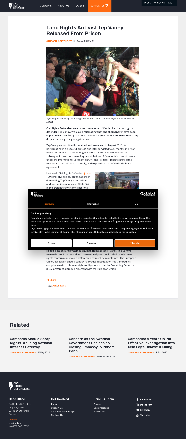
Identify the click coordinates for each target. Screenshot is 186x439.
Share (53, 280)
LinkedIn (145, 410)
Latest (62, 285)
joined (87, 173)
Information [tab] (93, 204)
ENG (170, 3)
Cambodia (51, 41)
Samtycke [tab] (49, 204)
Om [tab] (136, 204)
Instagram (146, 404)
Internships (99, 411)
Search (161, 3)
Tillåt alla (134, 243)
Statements (65, 41)
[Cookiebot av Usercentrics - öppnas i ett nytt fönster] (142, 194)
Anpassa (91, 243)
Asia (54, 285)
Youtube (145, 415)
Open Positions (101, 408)
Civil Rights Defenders (17, 6)
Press (147, 3)
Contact (13, 419)
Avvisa (51, 243)
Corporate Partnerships (63, 411)
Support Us (57, 408)
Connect (98, 404)
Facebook (145, 399)
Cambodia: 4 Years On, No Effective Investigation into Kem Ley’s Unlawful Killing (151, 343)
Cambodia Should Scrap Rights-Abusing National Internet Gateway (31, 343)
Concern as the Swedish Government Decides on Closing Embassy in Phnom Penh (92, 345)
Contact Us (57, 415)
